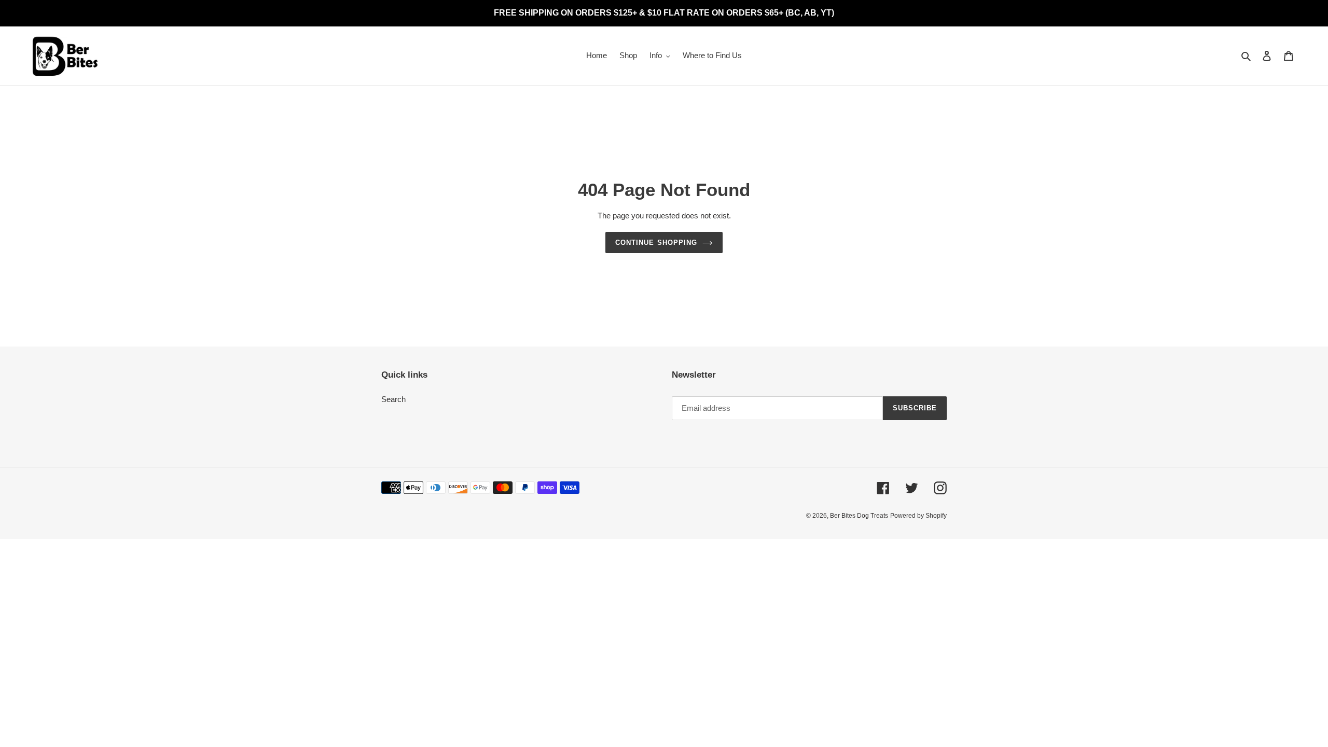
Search (393, 399)
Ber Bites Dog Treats (859, 515)
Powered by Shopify (918, 515)
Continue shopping (656, 242)
